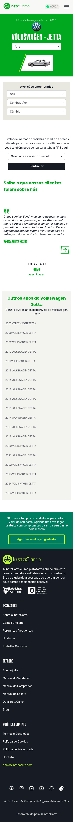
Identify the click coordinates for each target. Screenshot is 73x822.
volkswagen (31, 20)
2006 (53, 20)
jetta (43, 20)
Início (19, 20)
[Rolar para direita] (64, 250)
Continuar (36, 166)
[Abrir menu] (66, 6)
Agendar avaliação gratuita (36, 539)
